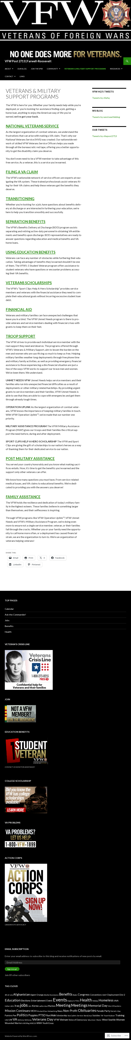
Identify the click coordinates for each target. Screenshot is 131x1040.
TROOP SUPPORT (20, 336)
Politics (22, 1015)
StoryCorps (88, 1016)
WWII (39, 1023)
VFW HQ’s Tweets (103, 91)
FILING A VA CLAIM (22, 172)
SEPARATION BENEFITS (25, 221)
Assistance (54, 995)
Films (77, 1001)
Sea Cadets (72, 1016)
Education (12, 1000)
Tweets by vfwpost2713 (104, 136)
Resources (115, 69)
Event (49, 1000)
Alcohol (47, 995)
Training (119, 1015)
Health (8, 631)
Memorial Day (98, 1005)
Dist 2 (122, 995)
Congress (83, 994)
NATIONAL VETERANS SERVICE (32, 126)
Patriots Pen (10, 1015)
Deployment (113, 995)
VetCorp (21, 1020)
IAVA (116, 1000)
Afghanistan (21, 994)
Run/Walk (51, 1015)
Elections (25, 1000)
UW (10, 1020)
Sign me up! (12, 969)
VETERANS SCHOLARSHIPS (29, 283)
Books (75, 995)
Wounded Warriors (14, 1023)
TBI (101, 1016)
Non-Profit (70, 1010)
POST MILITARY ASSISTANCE (30, 458)
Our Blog (22, 69)
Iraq (17, 1005)
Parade (100, 1011)
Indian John (9, 1006)
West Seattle (109, 1019)
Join (29, 1006)
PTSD (42, 1015)
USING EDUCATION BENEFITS (30, 252)
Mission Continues (17, 1010)
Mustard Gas (42, 1011)
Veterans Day (42, 1019)
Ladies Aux (43, 1006)
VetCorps (28, 1020)
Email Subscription (17, 949)
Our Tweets (99, 130)
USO (6, 1020)
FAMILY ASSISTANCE (23, 497)
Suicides (96, 1015)
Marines (51, 1006)
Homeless (106, 1000)
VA (15, 1019)
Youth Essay (48, 1023)
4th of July (9, 995)
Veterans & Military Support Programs (85, 69)
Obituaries (87, 1010)
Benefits (9, 626)
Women (120, 1019)
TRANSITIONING (20, 199)
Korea (35, 1005)
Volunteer (92, 1020)
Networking (52, 1011)
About (8, 69)
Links (22, 76)
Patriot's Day (115, 1011)
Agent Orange (36, 995)
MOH (33, 1011)
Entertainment (38, 1000)
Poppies (33, 1015)
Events (60, 999)
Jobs (7, 620)
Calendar (9, 609)
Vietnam (64, 1019)
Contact (9, 76)
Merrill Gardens (114, 1006)
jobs (24, 1005)
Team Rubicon (109, 1016)
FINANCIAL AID (19, 309)
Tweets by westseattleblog (106, 117)
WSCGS (33, 1023)
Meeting (63, 1005)
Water (99, 1020)
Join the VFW (37, 69)
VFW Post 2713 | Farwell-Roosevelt (28, 61)
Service (80, 1016)
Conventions (96, 995)
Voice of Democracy (78, 1020)
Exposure (71, 1001)
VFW (56, 1019)
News (60, 1011)
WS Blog (97, 110)
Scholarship (61, 1015)
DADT (104, 995)
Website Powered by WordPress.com (21, 1036)
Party (107, 1011)
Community (52, 69)
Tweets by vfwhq (101, 97)
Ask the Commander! (15, 614)
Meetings (79, 1005)
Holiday (95, 1001)
